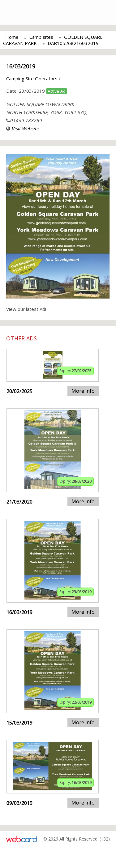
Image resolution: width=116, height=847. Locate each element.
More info (83, 390)
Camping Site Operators (32, 78)
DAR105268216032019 (73, 43)
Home (12, 37)
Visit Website (25, 128)
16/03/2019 (20, 66)
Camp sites (41, 37)
